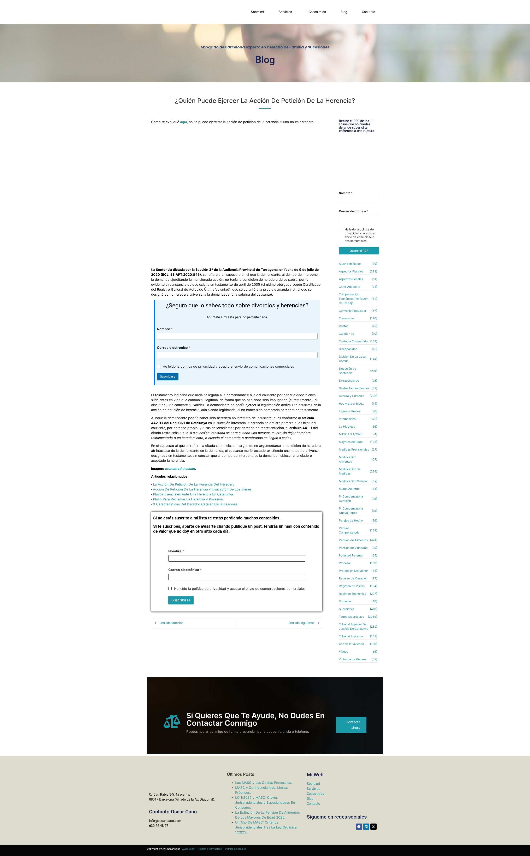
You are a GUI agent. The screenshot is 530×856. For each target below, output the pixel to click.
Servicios (285, 12)
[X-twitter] (373, 827)
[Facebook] (359, 827)
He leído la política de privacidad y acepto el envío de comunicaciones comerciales (228, 366)
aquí (183, 122)
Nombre (165, 329)
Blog (344, 12)
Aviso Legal (188, 849)
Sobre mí (313, 784)
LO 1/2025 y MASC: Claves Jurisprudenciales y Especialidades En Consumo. (265, 802)
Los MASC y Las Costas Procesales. (263, 782)
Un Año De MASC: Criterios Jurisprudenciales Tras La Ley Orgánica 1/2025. (266, 827)
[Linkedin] (366, 827)
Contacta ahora (353, 725)
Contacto (368, 12)
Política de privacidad (210, 849)
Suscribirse (167, 376)
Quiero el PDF (359, 250)
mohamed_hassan (180, 468)
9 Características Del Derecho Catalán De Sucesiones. (195, 504)
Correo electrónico (173, 348)
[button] (286, 12)
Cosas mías (317, 12)
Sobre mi (257, 12)
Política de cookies (235, 849)
